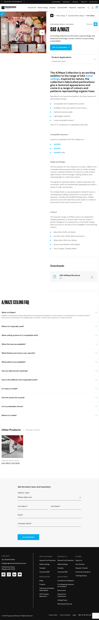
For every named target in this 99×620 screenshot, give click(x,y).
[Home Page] (9, 7)
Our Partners (56, 2)
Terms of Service (65, 615)
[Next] (42, 32)
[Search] (88, 7)
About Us (84, 2)
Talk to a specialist (59, 47)
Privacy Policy (53, 615)
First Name (23, 506)
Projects (75, 2)
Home (53, 16)
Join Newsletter (28, 537)
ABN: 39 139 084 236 (84, 615)
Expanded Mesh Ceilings (76, 16)
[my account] (92, 7)
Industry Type (24, 493)
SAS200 (57, 144)
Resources (66, 2)
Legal (74, 615)
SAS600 (57, 152)
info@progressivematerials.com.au (14, 563)
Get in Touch (93, 2)
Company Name (25, 523)
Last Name (56, 506)
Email (20, 515)
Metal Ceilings (60, 16)
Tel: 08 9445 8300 (8, 560)
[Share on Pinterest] (95, 24)
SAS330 (57, 148)
